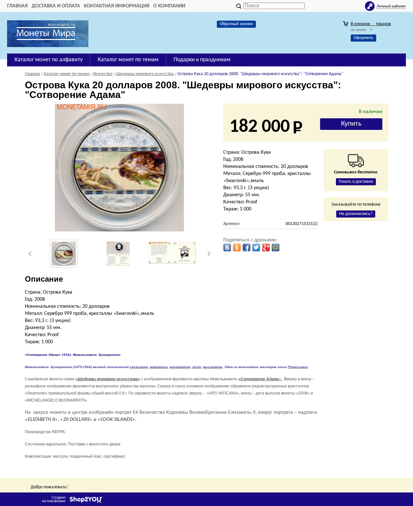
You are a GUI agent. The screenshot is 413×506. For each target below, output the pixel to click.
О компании (169, 6)
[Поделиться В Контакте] (227, 247)
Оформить (363, 37)
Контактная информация (116, 6)
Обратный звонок (236, 24)
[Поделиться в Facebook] (246, 247)
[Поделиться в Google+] (266, 247)
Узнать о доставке (356, 181)
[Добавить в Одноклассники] (237, 247)
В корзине (371, 24)
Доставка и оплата (56, 6)
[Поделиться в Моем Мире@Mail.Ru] (275, 247)
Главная (17, 6)
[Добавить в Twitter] (256, 247)
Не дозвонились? (355, 213)
